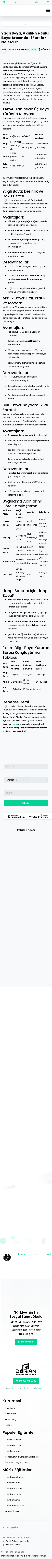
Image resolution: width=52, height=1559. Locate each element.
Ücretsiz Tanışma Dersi (16, 1462)
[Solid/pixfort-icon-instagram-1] (13, 1237)
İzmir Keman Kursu (14, 1488)
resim (15, 724)
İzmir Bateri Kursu (13, 1494)
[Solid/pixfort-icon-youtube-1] (38, 1237)
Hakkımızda (10, 1413)
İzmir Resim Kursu (13, 1445)
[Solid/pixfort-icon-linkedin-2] (21, 1534)
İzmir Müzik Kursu (13, 1439)
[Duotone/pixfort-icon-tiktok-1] (25, 1237)
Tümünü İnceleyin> (14, 1511)
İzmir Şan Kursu (12, 1499)
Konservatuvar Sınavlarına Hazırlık (21, 1456)
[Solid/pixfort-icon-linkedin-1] (44, 1237)
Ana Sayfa (10, 1408)
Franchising (10, 1419)
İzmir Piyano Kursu (14, 1477)
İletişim (8, 1425)
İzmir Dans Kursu (13, 1451)
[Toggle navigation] (48, 10)
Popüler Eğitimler (19, 1432)
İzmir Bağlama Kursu (15, 1505)
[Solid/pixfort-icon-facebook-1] (19, 1237)
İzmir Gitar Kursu (13, 1482)
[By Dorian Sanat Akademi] (6, 846)
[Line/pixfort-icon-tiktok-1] (13, 1534)
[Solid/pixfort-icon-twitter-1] (32, 1237)
